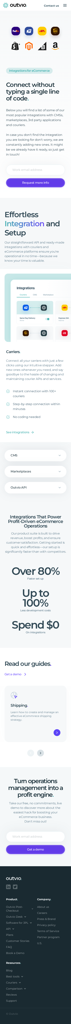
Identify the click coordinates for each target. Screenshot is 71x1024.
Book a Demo (15, 953)
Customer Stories (17, 941)
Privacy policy (46, 925)
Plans (9, 935)
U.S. (39, 943)
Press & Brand (46, 919)
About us (43, 907)
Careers (42, 913)
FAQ (9, 947)
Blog (9, 970)
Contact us (51, 5)
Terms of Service (48, 931)
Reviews (11, 994)
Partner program (48, 937)
